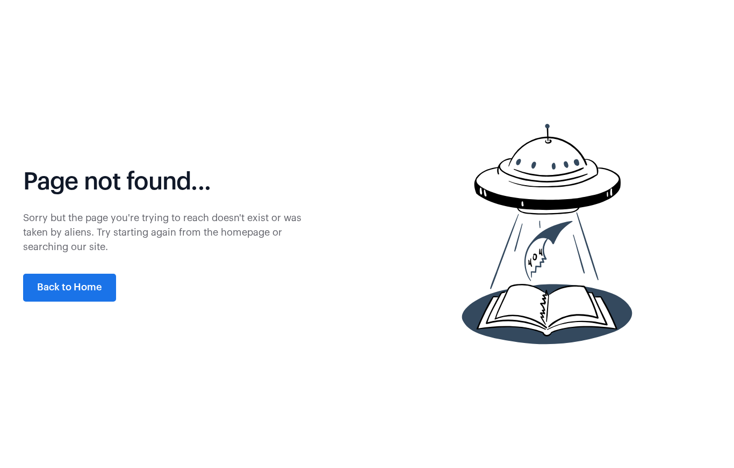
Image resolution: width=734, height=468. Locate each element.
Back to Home (69, 287)
